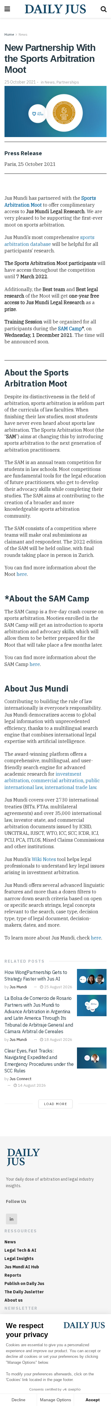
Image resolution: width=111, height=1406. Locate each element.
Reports (12, 1275)
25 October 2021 (20, 82)
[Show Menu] (7, 9)
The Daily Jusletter (24, 1292)
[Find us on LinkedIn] (11, 1219)
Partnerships (68, 82)
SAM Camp (70, 329)
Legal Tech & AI (20, 1250)
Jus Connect (20, 1078)
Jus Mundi (18, 986)
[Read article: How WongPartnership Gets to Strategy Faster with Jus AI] (92, 979)
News (23, 34)
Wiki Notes (44, 859)
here (22, 574)
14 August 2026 (31, 1085)
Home (9, 34)
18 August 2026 (57, 1039)
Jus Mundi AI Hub (21, 1267)
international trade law (70, 787)
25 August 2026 (57, 986)
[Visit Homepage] (55, 9)
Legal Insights (19, 1258)
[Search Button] (104, 9)
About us (13, 1300)
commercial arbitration (57, 780)
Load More (55, 1104)
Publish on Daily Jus (24, 1283)
